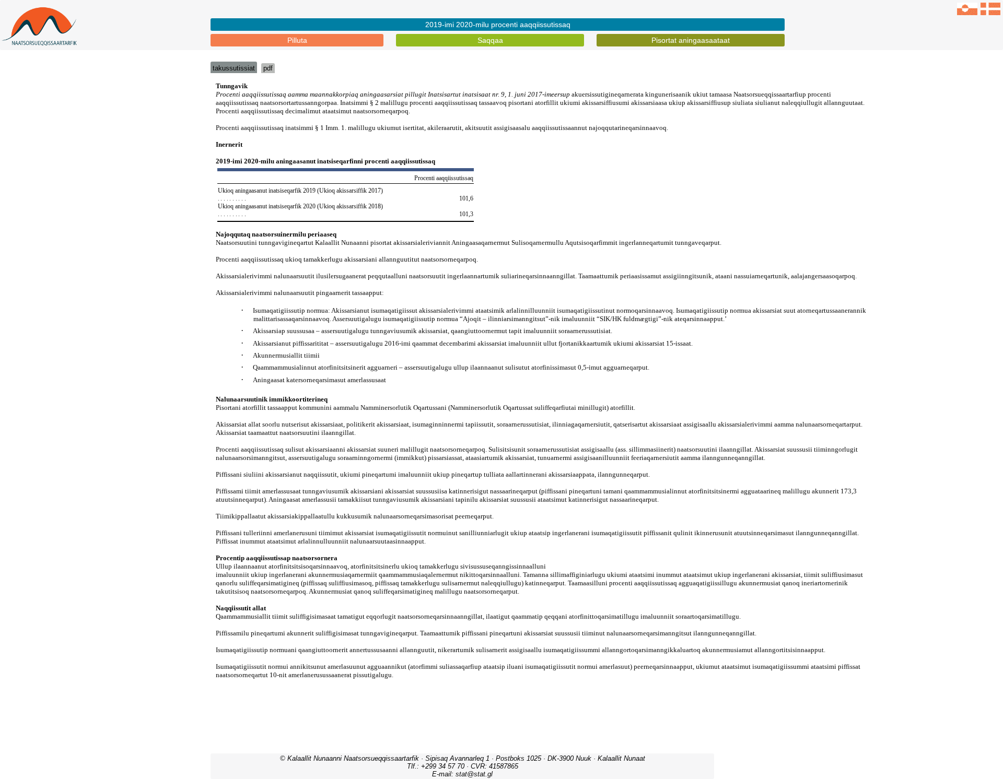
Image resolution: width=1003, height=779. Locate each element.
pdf (268, 68)
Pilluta (297, 40)
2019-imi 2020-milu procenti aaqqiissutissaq (497, 24)
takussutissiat (234, 68)
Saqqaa (490, 40)
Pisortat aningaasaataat (690, 40)
